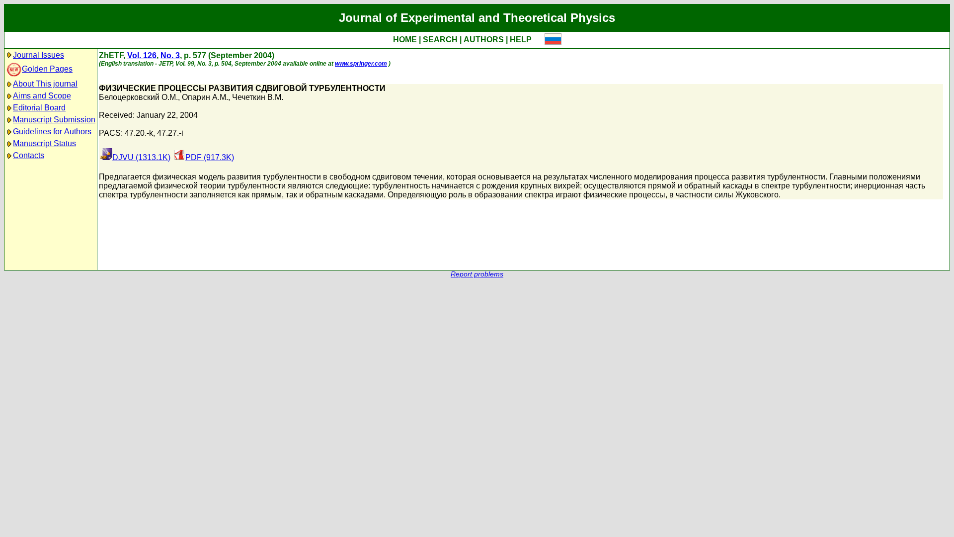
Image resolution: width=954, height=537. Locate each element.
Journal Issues (38, 55)
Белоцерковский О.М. (138, 97)
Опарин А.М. (205, 97)
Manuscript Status (44, 143)
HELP (521, 39)
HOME (405, 39)
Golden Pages (47, 69)
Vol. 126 (142, 55)
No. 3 (170, 55)
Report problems (477, 274)
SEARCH (440, 39)
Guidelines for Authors (52, 131)
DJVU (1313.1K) (141, 157)
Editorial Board (39, 107)
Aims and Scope (42, 95)
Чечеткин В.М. (257, 97)
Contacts (28, 155)
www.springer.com (361, 63)
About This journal (45, 84)
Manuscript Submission (54, 119)
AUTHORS (484, 39)
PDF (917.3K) (209, 157)
